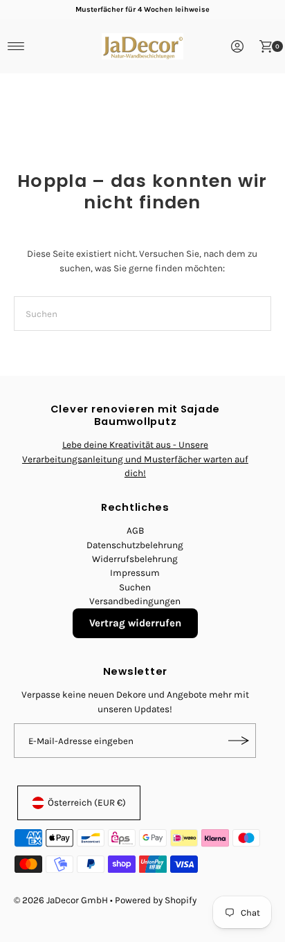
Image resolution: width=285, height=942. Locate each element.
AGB (135, 530)
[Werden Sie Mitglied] (238, 740)
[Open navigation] (16, 46)
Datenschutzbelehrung (134, 545)
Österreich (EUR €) (87, 802)
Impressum (135, 573)
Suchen (135, 587)
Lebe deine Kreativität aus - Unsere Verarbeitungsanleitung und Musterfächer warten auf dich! (135, 459)
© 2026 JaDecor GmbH (61, 900)
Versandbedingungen (135, 601)
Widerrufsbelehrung (135, 559)
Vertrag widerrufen (135, 623)
